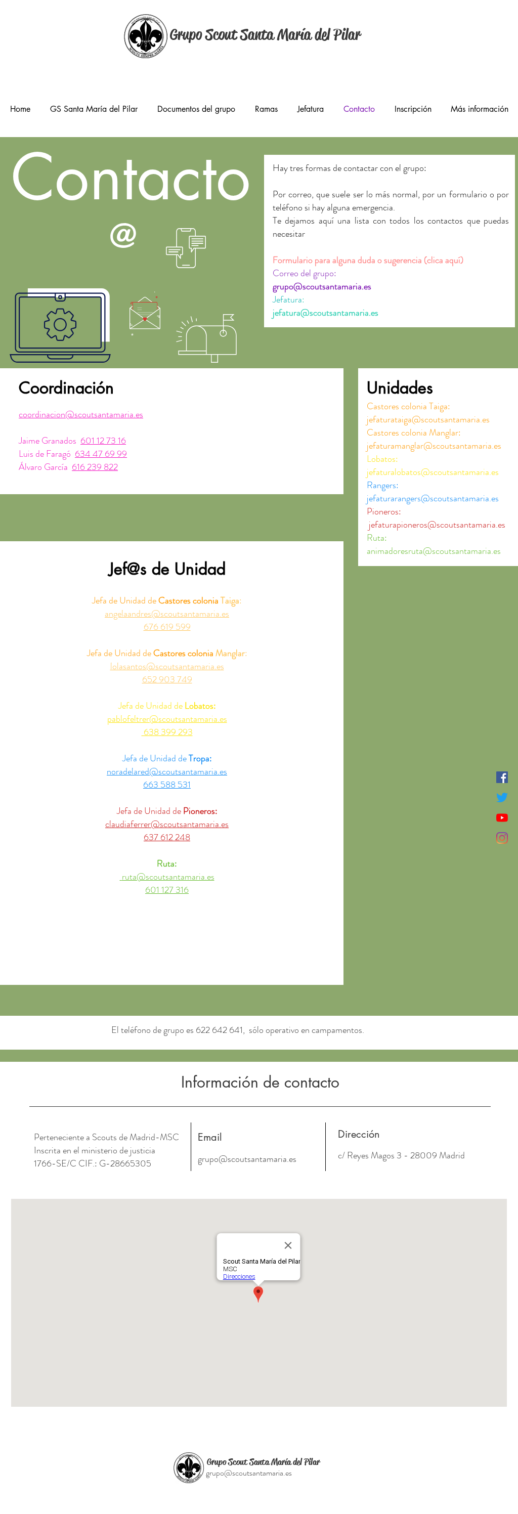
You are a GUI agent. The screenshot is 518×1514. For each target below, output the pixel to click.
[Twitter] (502, 797)
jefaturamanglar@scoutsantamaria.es (434, 445)
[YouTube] (502, 818)
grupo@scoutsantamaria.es (247, 1158)
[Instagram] (502, 838)
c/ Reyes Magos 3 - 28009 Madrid (402, 1155)
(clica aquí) (442, 260)
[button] (93, 109)
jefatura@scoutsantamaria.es (325, 312)
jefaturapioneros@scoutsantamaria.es (437, 524)
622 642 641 (219, 1029)
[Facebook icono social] (502, 777)
